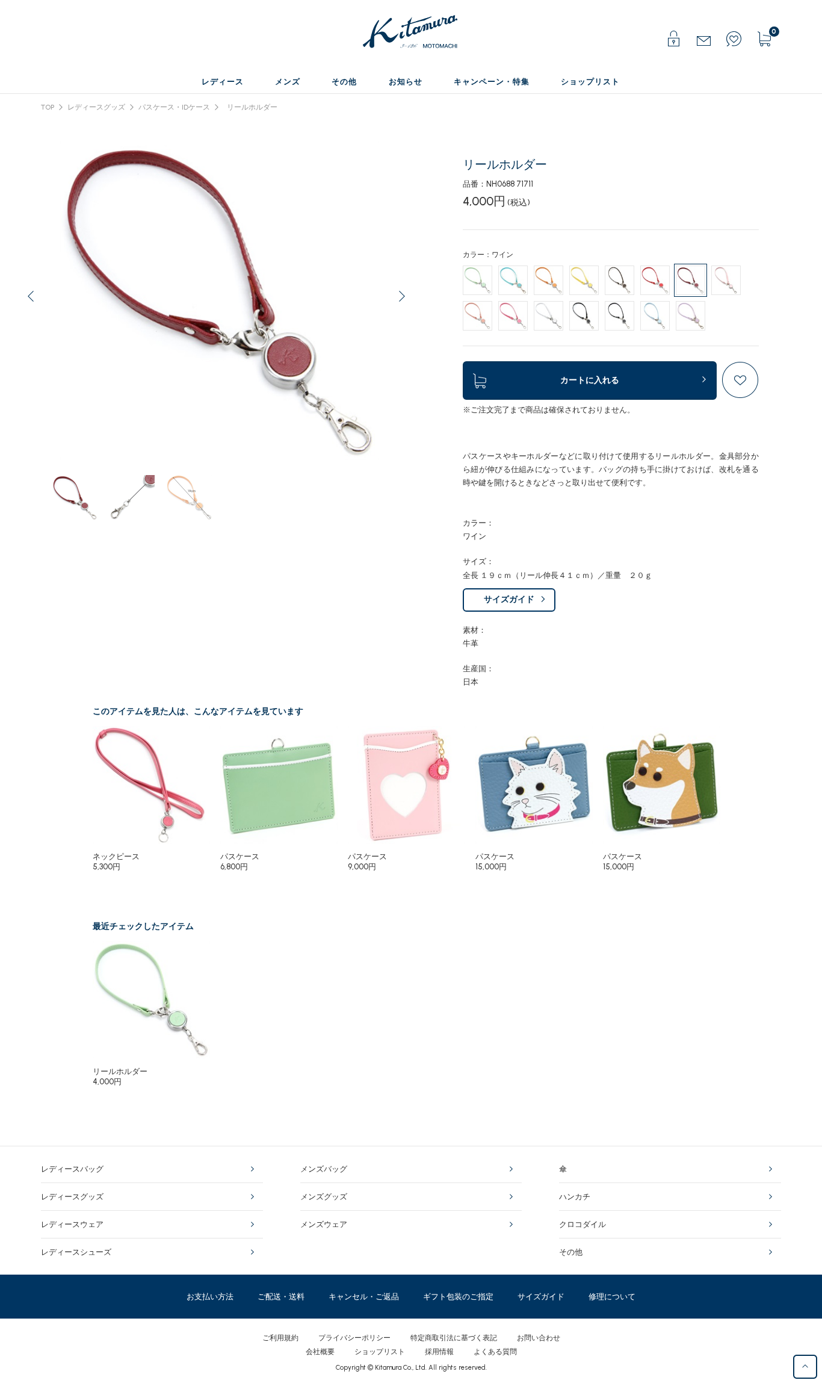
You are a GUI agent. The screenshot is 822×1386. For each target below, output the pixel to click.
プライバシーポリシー (354, 1338)
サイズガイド (509, 599)
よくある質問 (495, 1351)
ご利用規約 (280, 1338)
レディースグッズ (96, 107)
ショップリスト (379, 1351)
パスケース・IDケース (174, 107)
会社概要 (320, 1351)
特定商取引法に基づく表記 (453, 1338)
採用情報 (439, 1351)
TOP (47, 107)
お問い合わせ (538, 1338)
